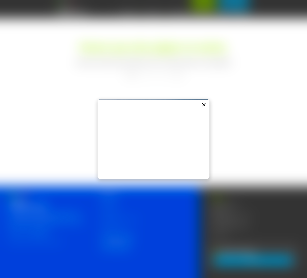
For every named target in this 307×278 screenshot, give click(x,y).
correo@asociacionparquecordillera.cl (231, 226)
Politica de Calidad (108, 205)
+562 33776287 (221, 235)
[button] (203, 104)
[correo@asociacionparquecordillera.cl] (212, 227)
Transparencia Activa (110, 212)
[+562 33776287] (212, 235)
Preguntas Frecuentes (110, 227)
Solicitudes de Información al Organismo (119, 219)
